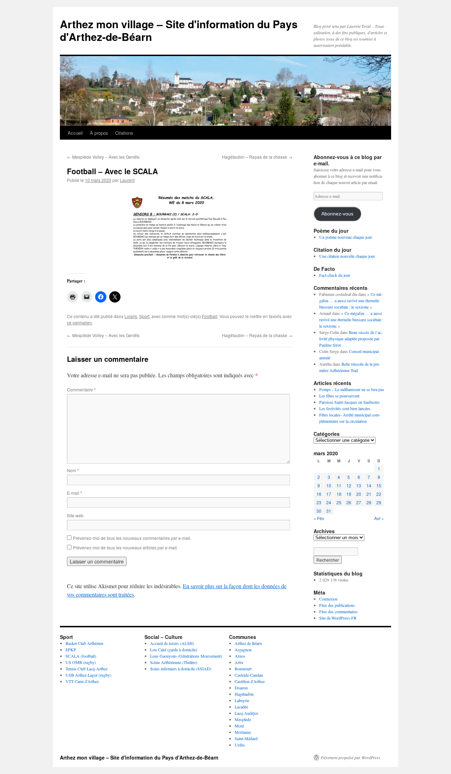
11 (338, 485)
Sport (144, 316)
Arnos (240, 656)
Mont (239, 726)
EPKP (71, 649)
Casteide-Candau (249, 675)
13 (358, 485)
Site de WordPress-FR (338, 618)
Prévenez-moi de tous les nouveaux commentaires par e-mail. (132, 538)
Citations (124, 132)
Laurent (127, 180)
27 (358, 502)
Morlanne (243, 732)
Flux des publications (337, 605)
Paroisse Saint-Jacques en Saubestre (349, 402)
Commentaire (81, 389)
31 (328, 511)
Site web (75, 515)
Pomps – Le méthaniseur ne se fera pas (351, 389)
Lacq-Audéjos (246, 713)
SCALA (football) (81, 656)
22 (378, 494)
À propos (99, 132)
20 (358, 494)
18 (338, 494)
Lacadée (241, 706)
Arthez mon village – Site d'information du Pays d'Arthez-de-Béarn (179, 30)
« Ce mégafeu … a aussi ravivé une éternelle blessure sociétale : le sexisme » (351, 300)
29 (378, 502)
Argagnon (243, 649)
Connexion (328, 599)
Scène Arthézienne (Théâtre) (173, 662)
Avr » (379, 518)
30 (318, 511)
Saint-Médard (246, 738)
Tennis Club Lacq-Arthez (86, 668)
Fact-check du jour (334, 275)
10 (328, 485)
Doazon (241, 687)
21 (368, 494)
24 (328, 502)
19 (348, 494)
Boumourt (243, 668)
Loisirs (130, 316)
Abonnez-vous (337, 214)
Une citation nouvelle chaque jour (347, 256)
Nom (73, 470)
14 (368, 485)
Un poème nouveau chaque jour (345, 237)
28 (368, 502)
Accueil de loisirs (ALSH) (172, 643)
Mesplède (243, 719)
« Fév (319, 518)
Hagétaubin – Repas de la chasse (257, 157)
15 (378, 485)
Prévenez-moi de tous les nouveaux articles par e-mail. (125, 547)
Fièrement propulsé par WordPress (350, 757)
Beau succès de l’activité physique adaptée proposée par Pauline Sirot (351, 338)
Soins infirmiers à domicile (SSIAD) (180, 668)
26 (348, 502)
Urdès (240, 745)
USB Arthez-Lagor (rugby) (88, 675)
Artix (239, 662)
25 (338, 502)
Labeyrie (242, 700)
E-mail (74, 493)
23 (318, 502)
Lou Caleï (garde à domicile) (173, 649)
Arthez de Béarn (248, 643)
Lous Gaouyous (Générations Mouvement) (186, 656)
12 (348, 485)
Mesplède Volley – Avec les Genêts (103, 157)
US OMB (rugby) (81, 662)
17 (328, 494)
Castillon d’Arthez (250, 681)
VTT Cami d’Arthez (82, 681)
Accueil (75, 132)
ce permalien (79, 322)
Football (209, 316)
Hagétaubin (244, 694)
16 (318, 494)
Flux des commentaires (338, 611)
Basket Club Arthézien (84, 643)
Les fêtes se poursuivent (339, 395)
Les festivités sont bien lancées (344, 408)
